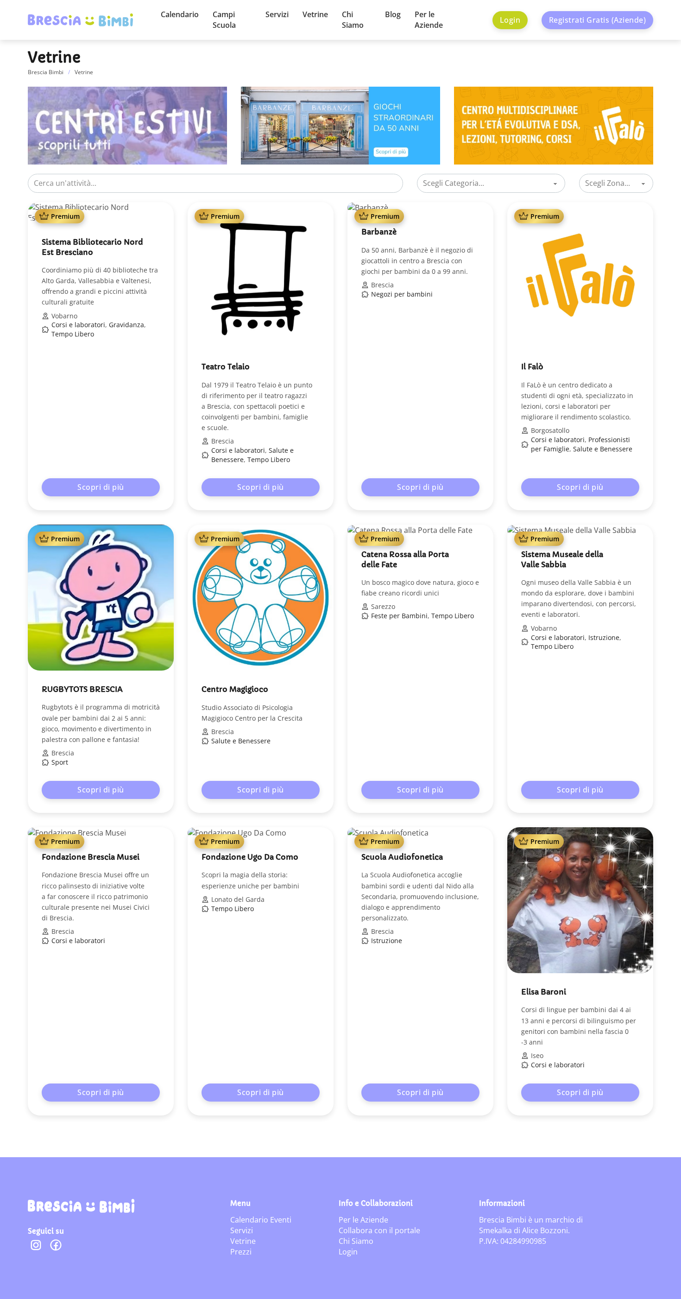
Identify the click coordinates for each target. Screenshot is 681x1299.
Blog (393, 14)
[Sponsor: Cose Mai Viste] (127, 125)
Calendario (180, 14)
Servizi (277, 14)
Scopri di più (100, 487)
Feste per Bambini (399, 615)
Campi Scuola (224, 19)
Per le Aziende (429, 19)
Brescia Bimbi (45, 72)
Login (510, 20)
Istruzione (603, 637)
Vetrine (315, 14)
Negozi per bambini (402, 294)
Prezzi (241, 1252)
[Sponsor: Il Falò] (553, 125)
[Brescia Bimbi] (81, 1206)
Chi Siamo (353, 19)
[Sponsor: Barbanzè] (340, 125)
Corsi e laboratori (78, 324)
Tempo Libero (72, 334)
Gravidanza (126, 324)
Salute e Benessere (602, 448)
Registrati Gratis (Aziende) (597, 20)
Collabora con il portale (379, 1230)
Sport (59, 762)
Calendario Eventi (260, 1220)
